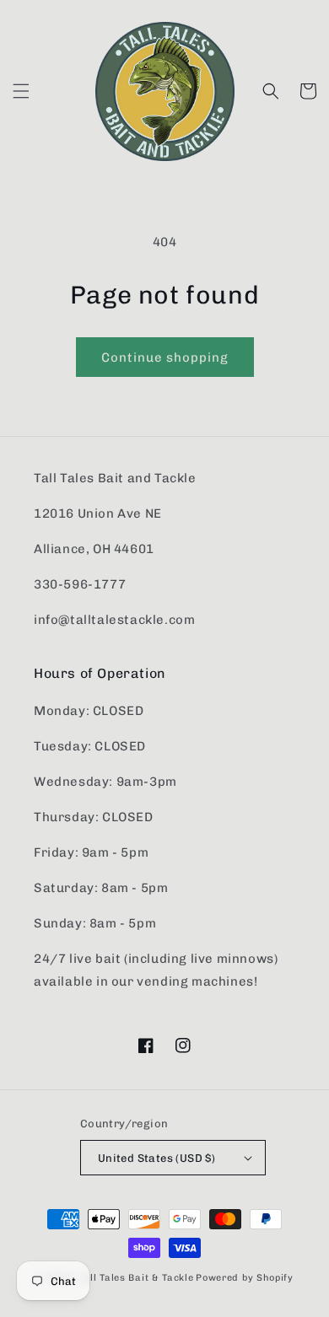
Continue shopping (165, 357)
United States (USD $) (156, 1158)
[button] (21, 91)
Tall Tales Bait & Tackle (136, 1277)
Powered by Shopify (245, 1277)
